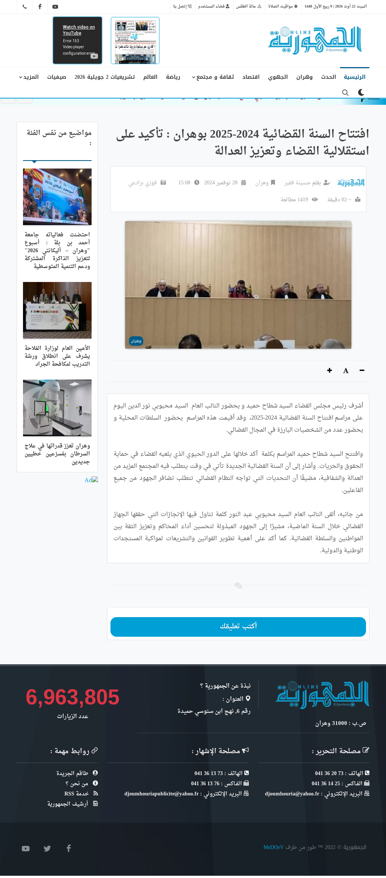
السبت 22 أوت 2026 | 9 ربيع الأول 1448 (336, 6)
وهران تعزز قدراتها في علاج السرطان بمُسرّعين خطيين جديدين (57, 454)
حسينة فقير (298, 183)
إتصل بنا (180, 6)
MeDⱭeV (273, 847)
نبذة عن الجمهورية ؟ (225, 686)
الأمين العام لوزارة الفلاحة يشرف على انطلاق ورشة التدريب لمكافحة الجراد (57, 356)
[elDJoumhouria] (55, 7)
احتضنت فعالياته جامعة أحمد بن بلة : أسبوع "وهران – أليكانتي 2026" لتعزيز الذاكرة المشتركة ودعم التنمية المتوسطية (57, 251)
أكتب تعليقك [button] (238, 626)
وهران (262, 183)
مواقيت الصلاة (281, 6)
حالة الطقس (246, 6)
